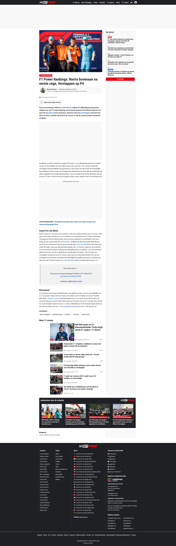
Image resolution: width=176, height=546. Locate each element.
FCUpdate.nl (111, 520)
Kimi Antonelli (44, 482)
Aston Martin (59, 456)
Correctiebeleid (110, 535)
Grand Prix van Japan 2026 (84, 459)
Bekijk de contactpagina (114, 510)
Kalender (102, 2)
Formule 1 (68, 314)
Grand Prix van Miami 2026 (84, 464)
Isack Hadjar (43, 469)
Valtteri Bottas (44, 507)
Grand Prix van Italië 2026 (83, 487)
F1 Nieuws (76, 2)
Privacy (45, 535)
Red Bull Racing (57, 314)
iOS (93, 535)
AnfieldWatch (111, 528)
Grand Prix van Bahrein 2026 (84, 495)
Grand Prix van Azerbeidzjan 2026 (85, 492)
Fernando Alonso (45, 492)
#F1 (82, 274)
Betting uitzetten (80, 535)
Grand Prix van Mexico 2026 (84, 502)
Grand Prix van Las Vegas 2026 (85, 507)
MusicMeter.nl (127, 523)
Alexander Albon (44, 477)
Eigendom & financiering (122, 535)
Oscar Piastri (43, 461)
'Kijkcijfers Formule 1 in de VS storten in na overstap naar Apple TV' (120, 56)
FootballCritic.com (128, 518)
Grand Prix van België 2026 (83, 479)
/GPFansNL (112, 461)
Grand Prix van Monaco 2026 (84, 469)
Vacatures (72, 535)
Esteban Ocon (44, 489)
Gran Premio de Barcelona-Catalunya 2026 (88, 472)
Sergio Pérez (43, 510)
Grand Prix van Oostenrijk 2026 (85, 474)
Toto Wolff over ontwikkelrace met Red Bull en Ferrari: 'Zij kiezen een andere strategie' (120, 49)
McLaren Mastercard (61, 469)
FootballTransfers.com (114, 518)
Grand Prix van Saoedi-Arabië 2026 (86, 461)
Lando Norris (67, 107)
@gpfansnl (112, 459)
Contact (53, 535)
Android (88, 535)
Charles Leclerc (53, 298)
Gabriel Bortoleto (45, 502)
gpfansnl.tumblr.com (115, 472)
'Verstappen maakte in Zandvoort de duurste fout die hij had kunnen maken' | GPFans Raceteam (121, 73)
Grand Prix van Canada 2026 (84, 466)
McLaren (49, 113)
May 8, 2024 (77, 281)
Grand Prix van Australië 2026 (84, 454)
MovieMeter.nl (112, 523)
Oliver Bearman (44, 487)
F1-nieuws (120, 79)
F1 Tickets (125, 2)
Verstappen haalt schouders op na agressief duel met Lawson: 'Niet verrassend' (121, 63)
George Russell (68, 306)
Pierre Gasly (43, 466)
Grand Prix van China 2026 (83, 456)
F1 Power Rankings (46, 75)
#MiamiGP (88, 274)
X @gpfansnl (111, 456)
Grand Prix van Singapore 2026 (85, 497)
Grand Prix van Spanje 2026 (84, 489)
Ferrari (57, 464)
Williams (57, 479)
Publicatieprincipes (100, 535)
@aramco (56, 274)
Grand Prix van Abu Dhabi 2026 (85, 513)
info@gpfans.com (113, 493)
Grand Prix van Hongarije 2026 (85, 482)
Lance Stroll (43, 495)
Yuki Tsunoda (81, 244)
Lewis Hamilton (69, 260)
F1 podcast (110, 2)
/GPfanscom (113, 454)
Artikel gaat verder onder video (70, 181)
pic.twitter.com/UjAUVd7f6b (70, 276)
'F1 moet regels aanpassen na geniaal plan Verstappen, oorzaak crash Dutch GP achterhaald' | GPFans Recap (120, 41)
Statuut (66, 535)
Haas (56, 466)
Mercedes (58, 472)
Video (118, 2)
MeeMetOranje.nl (128, 528)
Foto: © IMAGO (44, 70)
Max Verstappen (86, 2)
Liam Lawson (44, 472)
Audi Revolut (59, 459)
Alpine (57, 454)
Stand (96, 2)
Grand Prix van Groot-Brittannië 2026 (86, 477)
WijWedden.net (112, 526)
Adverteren (60, 535)
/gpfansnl (112, 466)
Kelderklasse (126, 526)
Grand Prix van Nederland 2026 (85, 484)
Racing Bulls (58, 474)
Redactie (39, 535)
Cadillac (57, 461)
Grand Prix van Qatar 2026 (83, 510)
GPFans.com (127, 520)
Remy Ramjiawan (52, 89)
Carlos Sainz (65, 242)
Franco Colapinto (45, 464)
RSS (49, 535)
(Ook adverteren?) (84, 517)
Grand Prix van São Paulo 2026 (85, 505)
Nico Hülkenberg (44, 505)
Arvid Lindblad (44, 497)
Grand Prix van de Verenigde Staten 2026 (87, 500)
